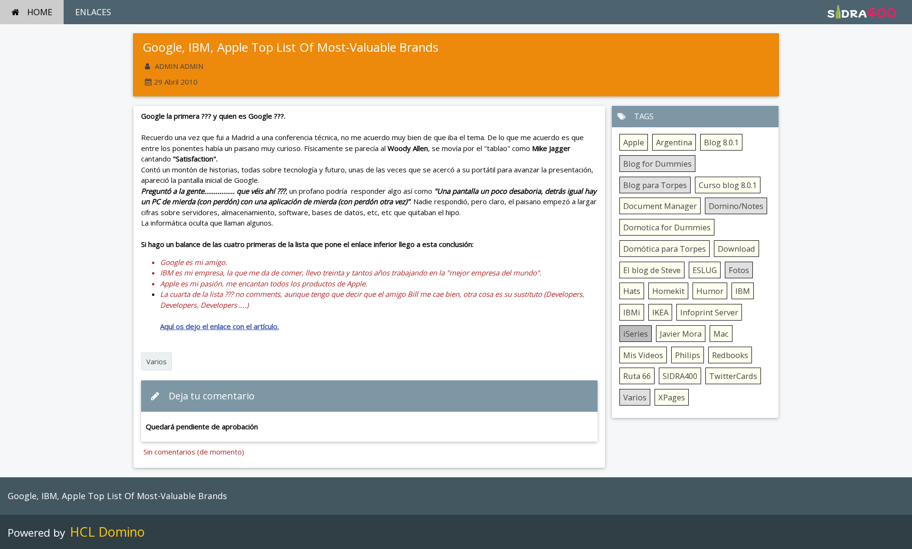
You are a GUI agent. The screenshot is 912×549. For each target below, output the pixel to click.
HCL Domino (107, 531)
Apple (633, 142)
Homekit (668, 290)
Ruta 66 (637, 375)
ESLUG (705, 270)
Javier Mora (681, 333)
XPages (671, 397)
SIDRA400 (680, 375)
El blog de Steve (652, 270)
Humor (709, 290)
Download (736, 248)
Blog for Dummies (657, 163)
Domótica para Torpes (664, 248)
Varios (156, 361)
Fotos (739, 270)
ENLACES (93, 12)
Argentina (674, 142)
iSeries (635, 333)
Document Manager (660, 205)
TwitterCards (733, 375)
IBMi (631, 312)
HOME (39, 12)
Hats (631, 290)
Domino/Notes (736, 205)
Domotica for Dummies (667, 227)
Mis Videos (643, 355)
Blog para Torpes (655, 185)
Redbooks (730, 355)
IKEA (660, 312)
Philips (687, 355)
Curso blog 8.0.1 (728, 185)
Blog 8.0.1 (721, 142)
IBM (742, 290)
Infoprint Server (709, 312)
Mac (721, 333)
